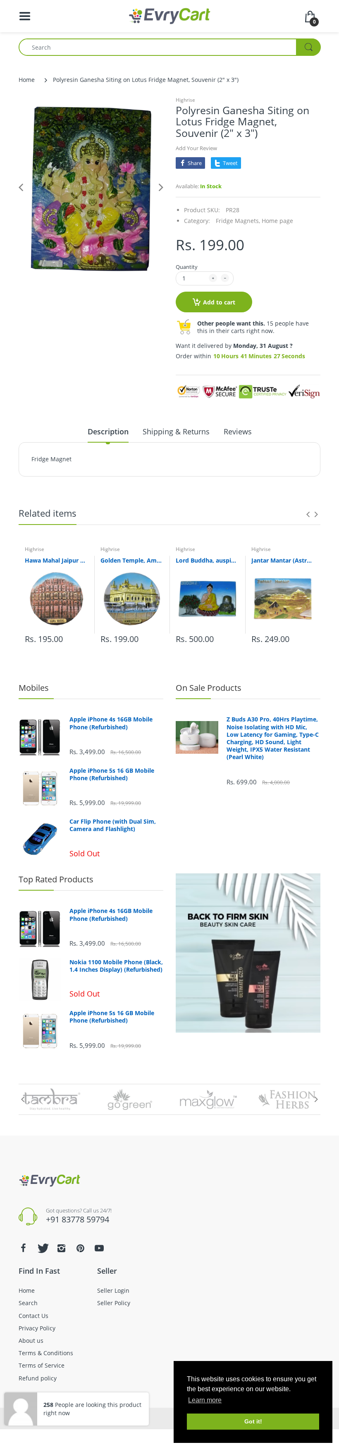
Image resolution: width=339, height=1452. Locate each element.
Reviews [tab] (238, 431)
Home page (277, 221)
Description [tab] (108, 431)
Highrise (185, 99)
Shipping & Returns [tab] (176, 431)
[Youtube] (99, 1248)
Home (27, 80)
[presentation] (308, 514)
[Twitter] (42, 1248)
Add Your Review (196, 148)
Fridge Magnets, (238, 221)
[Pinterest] (80, 1248)
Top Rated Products (56, 879)
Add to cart (219, 302)
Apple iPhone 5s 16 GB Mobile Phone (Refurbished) (111, 774)
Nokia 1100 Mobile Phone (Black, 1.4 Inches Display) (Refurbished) (116, 965)
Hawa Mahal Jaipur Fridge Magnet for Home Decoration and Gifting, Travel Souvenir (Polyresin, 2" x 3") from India (56, 560)
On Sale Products (208, 687)
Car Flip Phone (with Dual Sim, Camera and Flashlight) (112, 825)
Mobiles (34, 687)
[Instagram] (61, 1248)
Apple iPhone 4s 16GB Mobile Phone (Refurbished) (111, 723)
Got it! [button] (253, 1421)
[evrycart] (169, 15)
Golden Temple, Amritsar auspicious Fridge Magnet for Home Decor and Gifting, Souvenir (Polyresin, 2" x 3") (132, 560)
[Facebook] (23, 1248)
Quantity (187, 267)
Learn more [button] (205, 1400)
